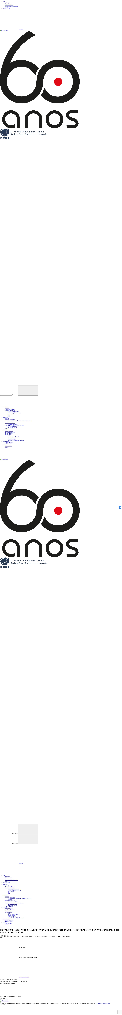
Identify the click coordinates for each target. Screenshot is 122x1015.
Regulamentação (11, 413)
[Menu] (9, 458)
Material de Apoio (6, 441)
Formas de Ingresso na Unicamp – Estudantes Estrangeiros (19, 420)
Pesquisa (7, 418)
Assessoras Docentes (9, 5)
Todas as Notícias (8, 446)
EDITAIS (7, 408)
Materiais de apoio (8, 443)
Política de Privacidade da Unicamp (103, 1003)
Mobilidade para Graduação (13, 411)
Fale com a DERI (6, 8)
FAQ (9, 416)
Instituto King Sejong (12, 439)
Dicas (9, 415)
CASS (9, 435)
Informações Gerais (9, 431)
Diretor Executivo (8, 3)
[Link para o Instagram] (67, 404)
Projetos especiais (8, 434)
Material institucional (9, 442)
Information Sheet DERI (12, 424)
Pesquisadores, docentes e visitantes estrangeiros (14, 425)
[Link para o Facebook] (9, 404)
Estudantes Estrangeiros (10, 419)
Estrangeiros (5, 417)
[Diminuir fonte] (28, 19)
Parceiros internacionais (10, 423)
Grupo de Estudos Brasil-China (14, 436)
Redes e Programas (9, 433)
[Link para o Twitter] (29, 404)
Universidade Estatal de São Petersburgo (16, 440)
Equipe (6, 7)
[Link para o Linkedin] (48, 404)
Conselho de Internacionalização (11, 6)
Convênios (5, 429)
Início (1, 926)
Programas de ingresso (12, 426)
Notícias (4, 444)
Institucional (7, 2)
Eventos (6, 447)
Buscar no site (15, 394)
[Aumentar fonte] (9, 19)
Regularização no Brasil (12, 427)
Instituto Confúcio (11, 438)
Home (4, 1)
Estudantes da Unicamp (10, 410)
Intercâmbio (5, 406)
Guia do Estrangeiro (9, 428)
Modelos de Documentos (10, 432)
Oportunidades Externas (10, 409)
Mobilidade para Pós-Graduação (14, 412)
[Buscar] (9, 823)
